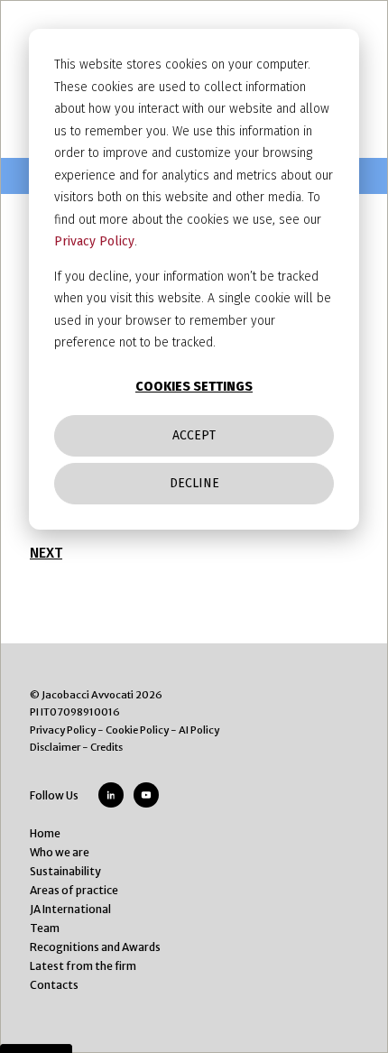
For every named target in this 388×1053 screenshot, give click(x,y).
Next (46, 552)
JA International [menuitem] (70, 909)
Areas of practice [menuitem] (74, 890)
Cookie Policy (137, 730)
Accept (194, 435)
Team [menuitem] (45, 928)
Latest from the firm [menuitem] (83, 966)
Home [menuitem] (45, 833)
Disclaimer (55, 747)
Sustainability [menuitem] (65, 871)
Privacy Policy (94, 241)
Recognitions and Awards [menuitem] (95, 947)
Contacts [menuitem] (54, 985)
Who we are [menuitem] (59, 852)
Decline (194, 483)
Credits (106, 747)
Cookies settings (194, 386)
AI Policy (199, 730)
